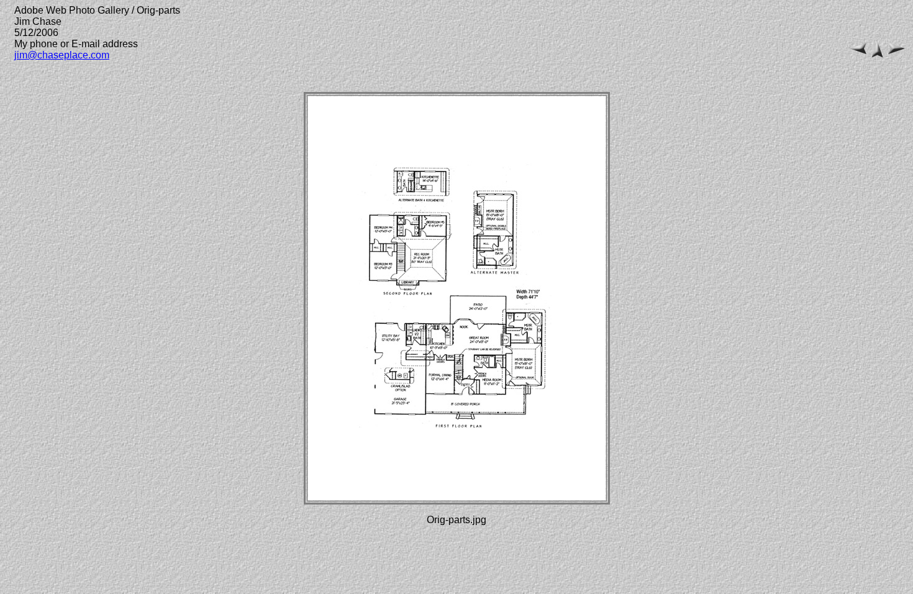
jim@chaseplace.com (61, 55)
